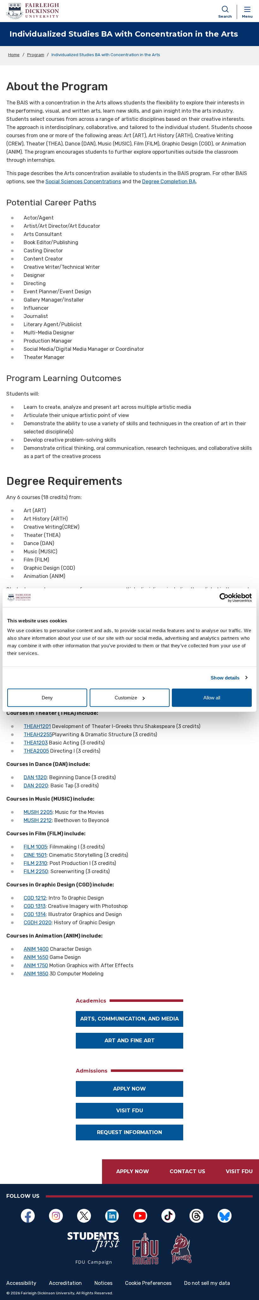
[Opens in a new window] (94, 1248)
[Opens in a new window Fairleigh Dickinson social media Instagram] (59, 1216)
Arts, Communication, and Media (129, 1019)
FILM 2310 (35, 863)
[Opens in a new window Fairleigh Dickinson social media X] (87, 1216)
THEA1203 (36, 743)
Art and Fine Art (130, 1041)
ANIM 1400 (36, 949)
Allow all (211, 697)
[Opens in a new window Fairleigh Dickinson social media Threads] (200, 1216)
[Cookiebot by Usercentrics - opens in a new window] (224, 597)
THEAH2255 (38, 735)
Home (14, 54)
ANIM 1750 (36, 965)
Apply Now (132, 1171)
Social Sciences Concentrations (83, 182)
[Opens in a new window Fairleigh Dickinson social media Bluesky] (228, 1216)
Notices (103, 1283)
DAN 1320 (35, 777)
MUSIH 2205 (38, 812)
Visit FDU (129, 1111)
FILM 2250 (36, 871)
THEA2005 (36, 751)
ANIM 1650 (36, 957)
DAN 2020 (36, 786)
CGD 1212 (35, 898)
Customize (126, 697)
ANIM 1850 (36, 974)
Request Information (129, 1132)
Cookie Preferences (148, 1283)
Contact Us (187, 1171)
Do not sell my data (207, 1283)
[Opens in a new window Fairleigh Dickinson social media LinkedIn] (115, 1216)
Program (35, 54)
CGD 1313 (34, 906)
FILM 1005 (35, 847)
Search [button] (225, 16)
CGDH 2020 (37, 923)
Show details (225, 677)
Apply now (129, 1089)
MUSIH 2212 (38, 820)
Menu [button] (247, 16)
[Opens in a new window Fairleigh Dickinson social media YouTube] (143, 1216)
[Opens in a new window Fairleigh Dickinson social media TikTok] (171, 1216)
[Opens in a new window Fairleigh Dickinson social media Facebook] (31, 1216)
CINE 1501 (35, 855)
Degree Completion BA (169, 182)
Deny (47, 697)
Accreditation (65, 1283)
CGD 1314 (35, 914)
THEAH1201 (37, 726)
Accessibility (21, 1283)
